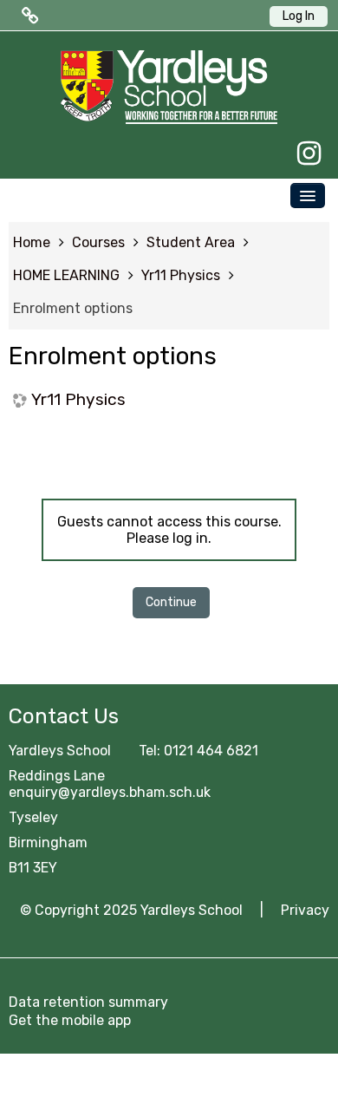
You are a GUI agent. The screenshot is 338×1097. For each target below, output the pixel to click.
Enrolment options (73, 308)
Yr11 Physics (78, 399)
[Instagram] (305, 153)
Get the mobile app (70, 1020)
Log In (299, 16)
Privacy (305, 910)
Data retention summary (88, 1002)
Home (31, 242)
